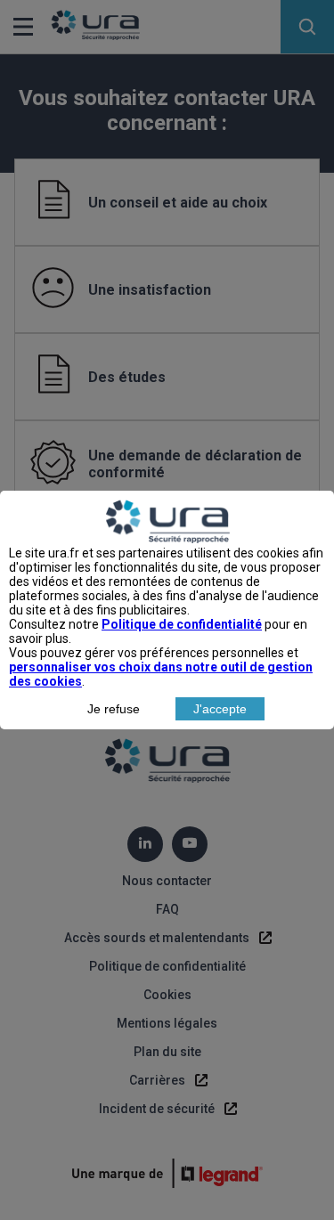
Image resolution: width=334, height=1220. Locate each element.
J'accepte (220, 709)
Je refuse (113, 709)
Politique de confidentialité (182, 624)
